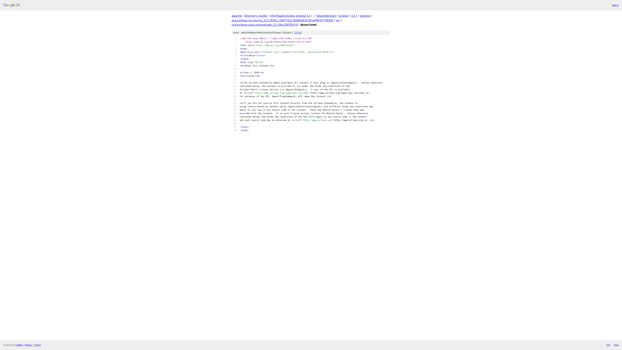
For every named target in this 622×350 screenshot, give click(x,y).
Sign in (615, 5)
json (616, 344)
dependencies (326, 16)
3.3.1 (354, 16)
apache (237, 16)
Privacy (28, 344)
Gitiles (19, 344)
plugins (365, 16)
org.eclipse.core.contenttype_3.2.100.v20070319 (264, 25)
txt (608, 344)
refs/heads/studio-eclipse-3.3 (290, 16)
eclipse (343, 16)
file (298, 32)
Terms (37, 344)
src (338, 20)
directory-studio (255, 16)
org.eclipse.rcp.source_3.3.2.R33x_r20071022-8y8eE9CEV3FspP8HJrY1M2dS (282, 20)
